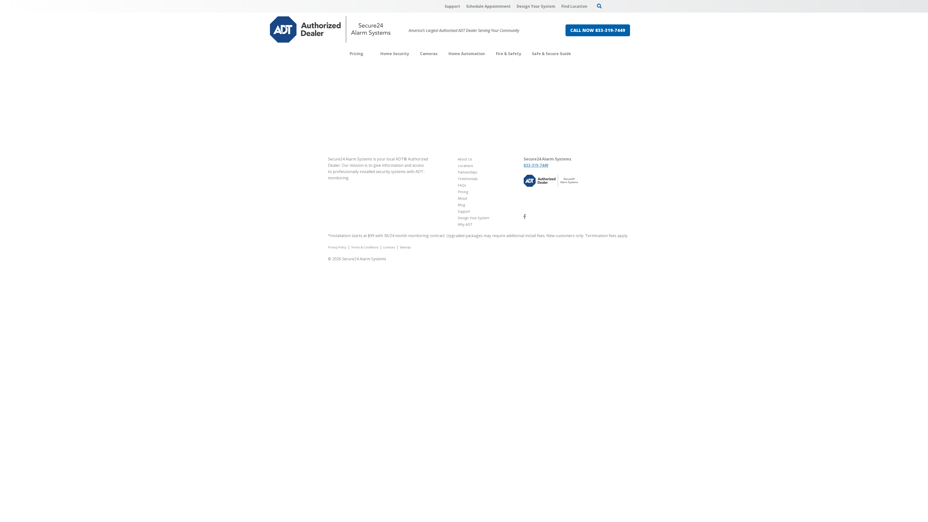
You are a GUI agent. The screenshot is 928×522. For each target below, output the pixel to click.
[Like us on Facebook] (524, 217)
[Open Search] (599, 6)
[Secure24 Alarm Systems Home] (330, 29)
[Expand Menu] (411, 53)
